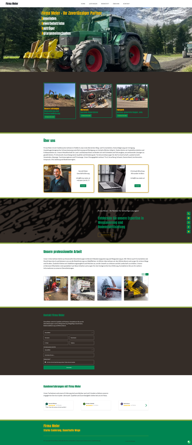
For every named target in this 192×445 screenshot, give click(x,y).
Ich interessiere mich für (50, 347)
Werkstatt (105, 3)
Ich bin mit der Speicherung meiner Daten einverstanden (61, 362)
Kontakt (126, 3)
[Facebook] (188, 227)
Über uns (116, 3)
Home (83, 3)
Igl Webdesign (96, 440)
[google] (188, 231)
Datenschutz (88, 440)
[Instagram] (188, 222)
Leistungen (93, 3)
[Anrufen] (188, 213)
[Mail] (188, 218)
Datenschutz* (47, 359)
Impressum (79, 440)
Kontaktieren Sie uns (106, 235)
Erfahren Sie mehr (49, 117)
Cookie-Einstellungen (130, 441)
